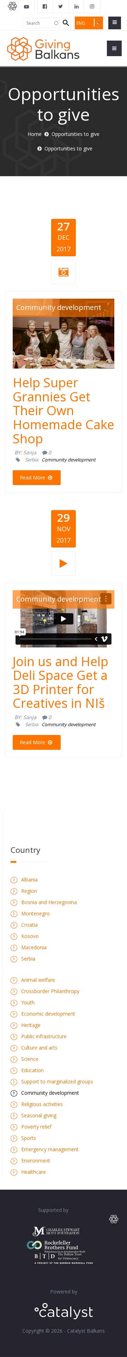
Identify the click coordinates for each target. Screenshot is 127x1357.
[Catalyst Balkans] (45, 6)
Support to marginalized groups (57, 1081)
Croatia (29, 924)
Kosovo (30, 936)
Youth (28, 1002)
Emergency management (50, 1149)
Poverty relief (36, 1126)
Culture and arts (39, 1047)
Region (29, 890)
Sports (28, 1138)
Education (32, 1070)
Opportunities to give (75, 134)
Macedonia (34, 947)
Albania (29, 879)
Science (29, 1059)
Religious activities (42, 1104)
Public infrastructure (44, 1036)
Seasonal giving (38, 1115)
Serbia (31, 459)
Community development (58, 307)
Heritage (31, 1025)
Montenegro (35, 913)
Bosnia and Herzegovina (49, 902)
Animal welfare (38, 979)
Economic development (48, 1013)
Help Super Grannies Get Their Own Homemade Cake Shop (63, 410)
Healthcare (33, 1171)
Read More (33, 477)
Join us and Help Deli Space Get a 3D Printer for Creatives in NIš (60, 682)
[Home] (43, 48)
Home (35, 134)
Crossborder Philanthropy (50, 991)
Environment (35, 1160)
